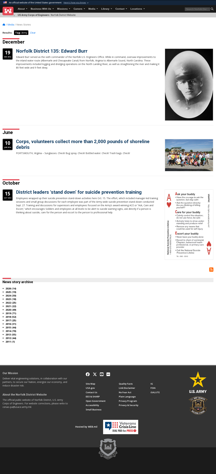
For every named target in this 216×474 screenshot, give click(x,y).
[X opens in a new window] (95, 374)
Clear (33, 32)
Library (105, 9)
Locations (136, 9)
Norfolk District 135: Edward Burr (51, 51)
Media (92, 9)
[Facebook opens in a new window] (88, 374)
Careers (78, 9)
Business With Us (41, 9)
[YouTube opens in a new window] (101, 374)
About (21, 9)
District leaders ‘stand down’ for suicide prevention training (79, 192)
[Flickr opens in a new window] (108, 374)
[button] (76, 2)
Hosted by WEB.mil (86, 426)
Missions (62, 9)
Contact (120, 9)
